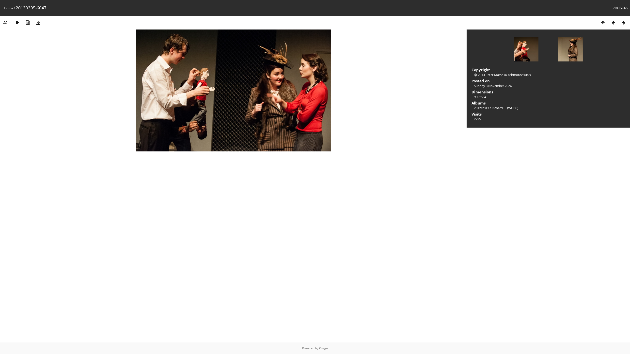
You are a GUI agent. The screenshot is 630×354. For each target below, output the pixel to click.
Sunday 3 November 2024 (493, 86)
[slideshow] (17, 22)
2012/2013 (481, 108)
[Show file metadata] (28, 22)
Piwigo (323, 348)
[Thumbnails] (603, 22)
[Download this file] (38, 22)
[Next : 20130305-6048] (623, 22)
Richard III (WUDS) (505, 108)
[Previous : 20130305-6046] (613, 22)
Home (8, 8)
